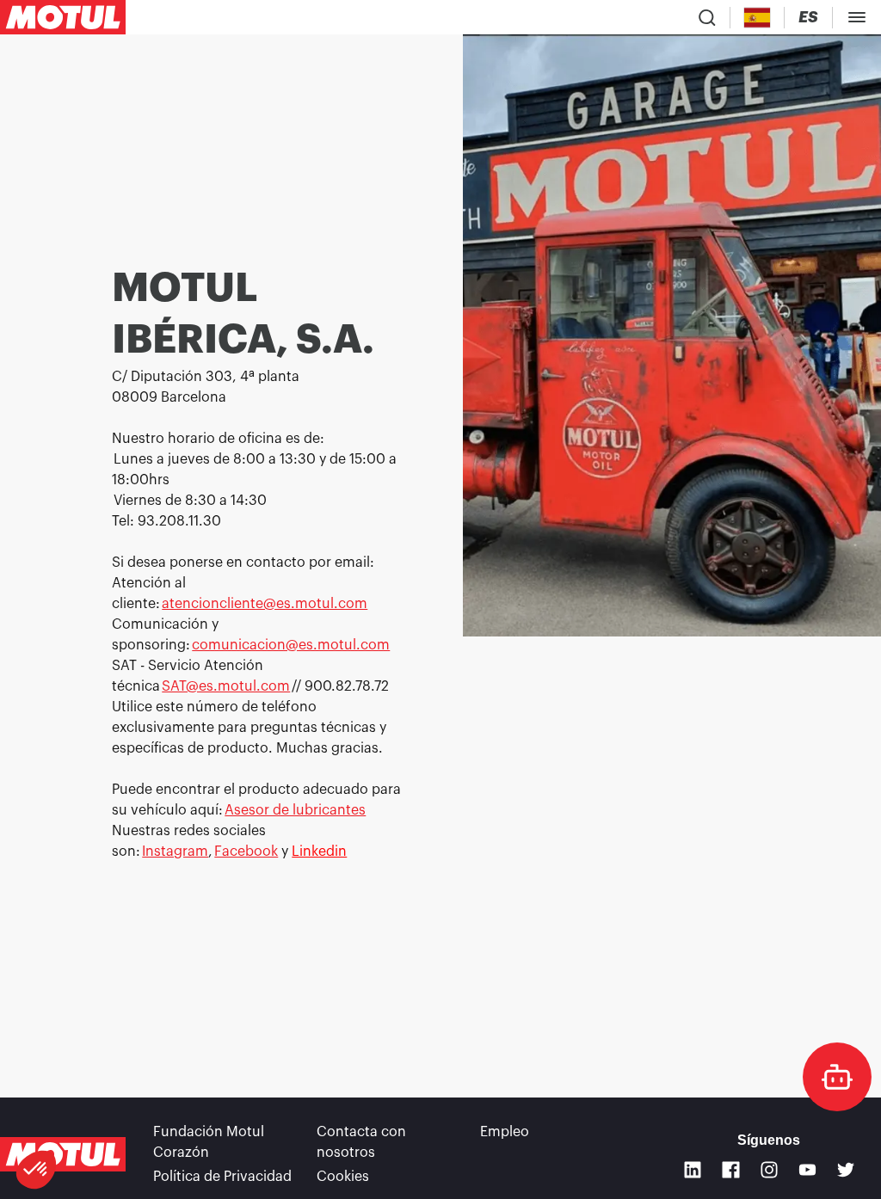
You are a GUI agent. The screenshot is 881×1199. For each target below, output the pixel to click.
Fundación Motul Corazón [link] (208, 1142)
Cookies (343, 1177)
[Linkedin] (693, 1170)
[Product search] (707, 17)
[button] (36, 1169)
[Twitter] (846, 1170)
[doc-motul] (837, 1076)
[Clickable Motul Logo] (63, 17)
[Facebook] (731, 1170)
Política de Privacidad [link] (222, 1177)
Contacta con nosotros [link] (361, 1142)
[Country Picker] (757, 18)
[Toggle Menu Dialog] (857, 17)
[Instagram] (770, 1170)
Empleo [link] (504, 1132)
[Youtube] (807, 1170)
